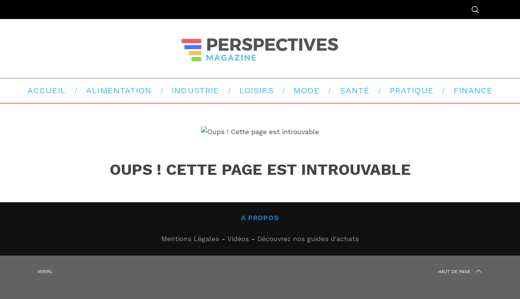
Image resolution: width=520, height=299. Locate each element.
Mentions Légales (190, 239)
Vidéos (238, 239)
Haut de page (454, 271)
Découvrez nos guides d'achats (308, 239)
